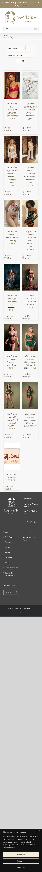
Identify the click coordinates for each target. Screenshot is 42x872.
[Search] (16, 591)
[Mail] (34, 522)
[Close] (39, 830)
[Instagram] (31, 522)
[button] (12, 128)
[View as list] (23, 60)
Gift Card (11, 474)
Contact (8, 557)
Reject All (21, 867)
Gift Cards (9, 537)
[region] (21, 850)
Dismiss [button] (24, 5)
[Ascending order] (33, 48)
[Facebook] (27, 522)
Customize (21, 861)
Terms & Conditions (10, 573)
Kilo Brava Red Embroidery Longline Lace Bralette (11, 109)
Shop (7, 532)
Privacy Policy (11, 567)
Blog (7, 562)
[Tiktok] (24, 522)
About (7, 552)
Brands (8, 542)
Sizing (7, 547)
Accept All (21, 855)
